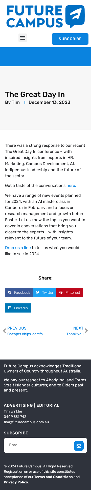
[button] (22, 38)
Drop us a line (18, 247)
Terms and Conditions (53, 477)
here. (71, 185)
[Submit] (79, 446)
